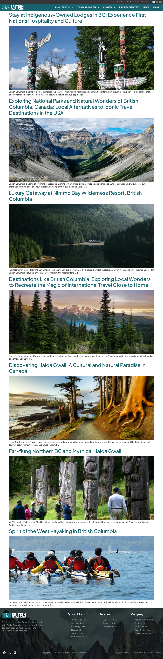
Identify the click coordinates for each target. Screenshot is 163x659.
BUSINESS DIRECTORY (129, 7)
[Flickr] (14, 652)
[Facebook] (4, 652)
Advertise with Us (132, 2)
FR (157, 2)
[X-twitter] (9, 652)
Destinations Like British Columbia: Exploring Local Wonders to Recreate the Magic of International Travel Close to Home (80, 282)
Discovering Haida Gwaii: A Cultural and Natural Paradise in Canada (77, 368)
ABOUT (156, 7)
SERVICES (107, 7)
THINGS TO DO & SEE (86, 7)
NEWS (146, 7)
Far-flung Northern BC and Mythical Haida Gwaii (65, 451)
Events (120, 2)
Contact (145, 2)
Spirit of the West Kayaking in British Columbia (63, 531)
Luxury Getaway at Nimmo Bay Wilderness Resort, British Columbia (75, 196)
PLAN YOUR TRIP (63, 7)
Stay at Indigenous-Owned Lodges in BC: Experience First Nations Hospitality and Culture (77, 18)
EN (154, 2)
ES (160, 2)
